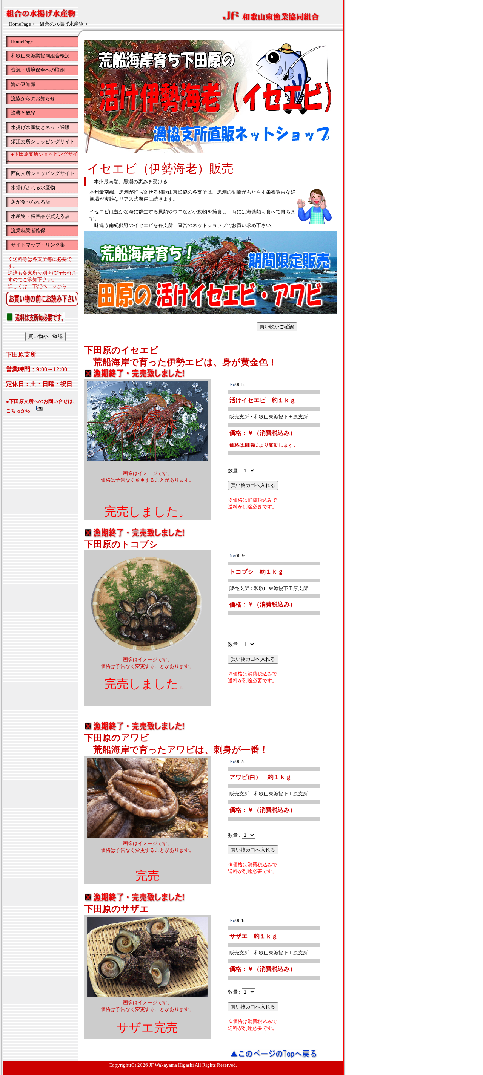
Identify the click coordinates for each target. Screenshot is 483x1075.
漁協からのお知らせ (30, 98)
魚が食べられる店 (28, 202)
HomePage (19, 41)
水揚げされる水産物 (30, 187)
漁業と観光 (20, 113)
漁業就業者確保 (25, 230)
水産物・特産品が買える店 (38, 216)
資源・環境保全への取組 (35, 70)
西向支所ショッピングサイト (40, 173)
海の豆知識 (20, 84)
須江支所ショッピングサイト (40, 141)
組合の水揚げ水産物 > (64, 24)
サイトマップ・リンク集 (35, 245)
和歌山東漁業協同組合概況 (38, 55)
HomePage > (22, 24)
